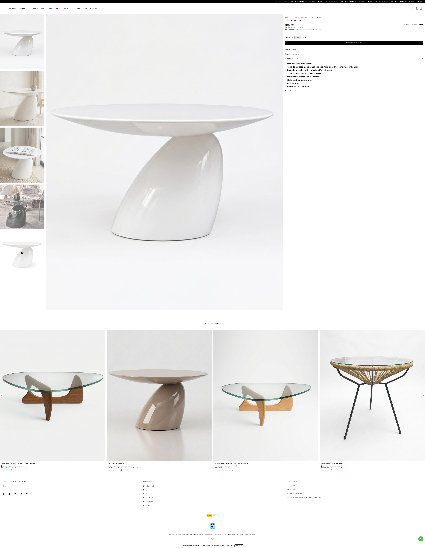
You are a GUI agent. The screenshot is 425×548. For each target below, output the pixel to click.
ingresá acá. (235, 534)
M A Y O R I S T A (68, 8)
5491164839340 (292, 486)
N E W (51, 8)
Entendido (239, 545)
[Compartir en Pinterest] (295, 91)
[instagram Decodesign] (4, 494)
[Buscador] (412, 9)
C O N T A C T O (95, 8)
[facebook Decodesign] (10, 494)
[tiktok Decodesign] (21, 494)
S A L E (58, 8)
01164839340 (291, 490)
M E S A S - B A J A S (295, 17)
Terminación (289, 37)
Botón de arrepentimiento (248, 534)
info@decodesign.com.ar (295, 493)
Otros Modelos (305, 17)
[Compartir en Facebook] (286, 91)
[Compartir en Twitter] (291, 91)
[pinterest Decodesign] (27, 494)
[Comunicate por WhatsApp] (420, 538)
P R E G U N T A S (82, 8)
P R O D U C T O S (38, 8)
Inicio (286, 17)
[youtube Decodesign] (15, 494)
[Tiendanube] (212, 539)
